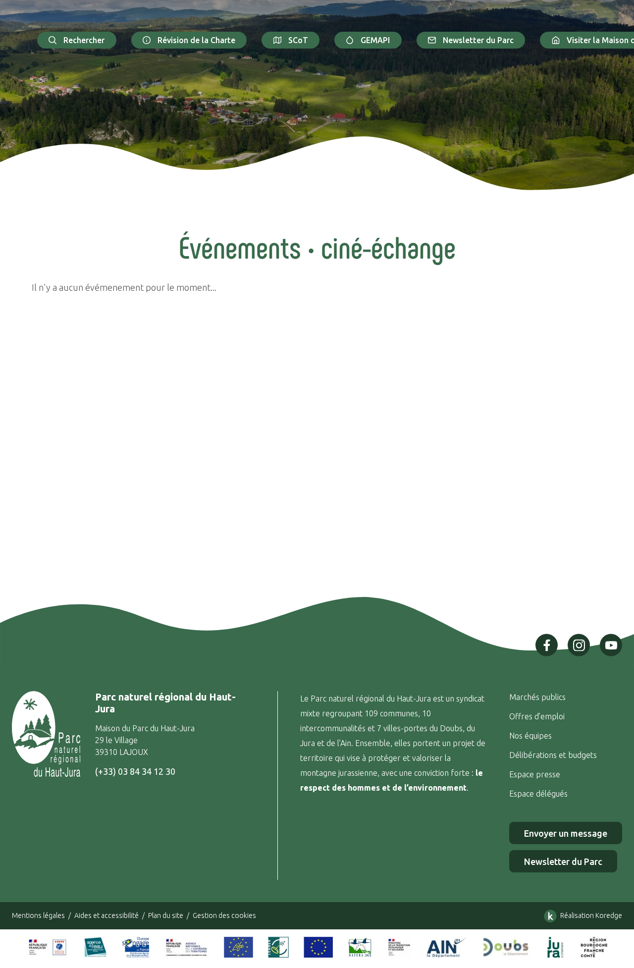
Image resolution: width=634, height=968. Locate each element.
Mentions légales (38, 915)
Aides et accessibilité (106, 915)
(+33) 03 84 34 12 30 (135, 771)
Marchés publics (537, 697)
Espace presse (535, 774)
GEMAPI (375, 40)
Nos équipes (530, 735)
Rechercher (84, 40)
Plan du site (165, 915)
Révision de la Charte (196, 40)
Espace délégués (539, 793)
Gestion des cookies (224, 915)
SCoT (298, 40)
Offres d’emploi (537, 716)
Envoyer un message (565, 833)
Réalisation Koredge (591, 915)
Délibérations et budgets (553, 755)
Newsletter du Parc (478, 40)
